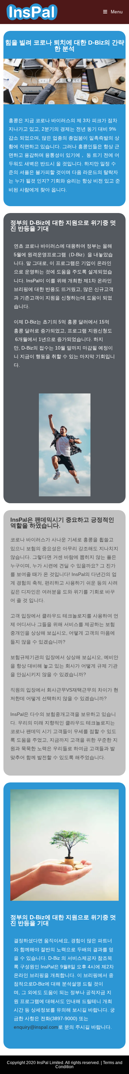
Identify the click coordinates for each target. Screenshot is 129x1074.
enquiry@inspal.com (36, 1027)
